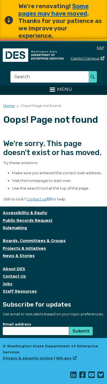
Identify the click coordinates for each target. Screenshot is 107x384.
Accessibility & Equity (25, 213)
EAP (100, 47)
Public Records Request (27, 220)
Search (94, 77)
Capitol (85, 58)
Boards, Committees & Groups (34, 240)
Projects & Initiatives (24, 248)
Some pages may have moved (53, 9)
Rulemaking (15, 228)
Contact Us (14, 276)
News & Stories (19, 256)
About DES (14, 269)
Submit (80, 331)
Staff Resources (20, 291)
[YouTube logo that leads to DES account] (91, 376)
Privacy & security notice (28, 358)
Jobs (7, 284)
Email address (17, 324)
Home (9, 105)
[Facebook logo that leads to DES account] (82, 376)
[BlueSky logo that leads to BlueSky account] (100, 376)
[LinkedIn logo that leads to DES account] (73, 376)
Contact (36, 199)
